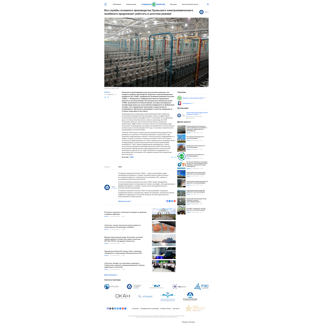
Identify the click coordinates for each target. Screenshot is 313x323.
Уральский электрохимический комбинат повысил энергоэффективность (196, 200)
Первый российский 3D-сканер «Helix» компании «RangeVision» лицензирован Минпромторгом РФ (123, 252)
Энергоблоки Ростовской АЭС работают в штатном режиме (195, 173)
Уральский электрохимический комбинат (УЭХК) (197, 113)
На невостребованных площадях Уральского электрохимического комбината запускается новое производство (196, 164)
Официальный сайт (124, 201)
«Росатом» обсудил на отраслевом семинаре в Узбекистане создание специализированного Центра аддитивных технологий (124, 265)
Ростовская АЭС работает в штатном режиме (195, 137)
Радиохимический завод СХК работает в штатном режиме (195, 191)
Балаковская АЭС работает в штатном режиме (195, 146)
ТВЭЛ (132, 157)
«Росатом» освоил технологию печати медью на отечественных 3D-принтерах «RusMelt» (122, 226)
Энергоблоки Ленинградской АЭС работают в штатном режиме (197, 182)
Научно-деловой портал (190, 4)
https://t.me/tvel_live (172, 201)
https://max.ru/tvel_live (167, 201)
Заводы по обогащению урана (193, 98)
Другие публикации (110, 275)
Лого (154, 4)
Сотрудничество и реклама (149, 308)
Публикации (117, 4)
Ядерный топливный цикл (195, 116)
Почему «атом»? (165, 308)
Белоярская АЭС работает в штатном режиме (195, 155)
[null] (105, 97)
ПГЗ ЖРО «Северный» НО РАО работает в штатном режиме (196, 209)
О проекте (135, 308)
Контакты (176, 308)
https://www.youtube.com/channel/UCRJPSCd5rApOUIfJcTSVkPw (175, 201)
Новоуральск (187, 103)
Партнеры (173, 4)
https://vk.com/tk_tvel (170, 201)
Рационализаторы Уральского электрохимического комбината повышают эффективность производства (196, 128)
